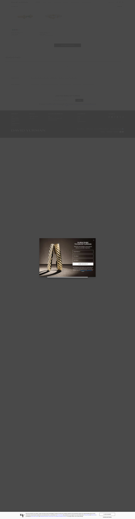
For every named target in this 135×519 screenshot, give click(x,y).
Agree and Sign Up (83, 264)
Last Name (76, 260)
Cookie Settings (107, 517)
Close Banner (107, 514)
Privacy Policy (83, 270)
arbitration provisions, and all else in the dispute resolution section (53, 516)
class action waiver (34, 516)
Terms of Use (89, 270)
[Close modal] (94, 239)
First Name (76, 256)
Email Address (77, 251)
